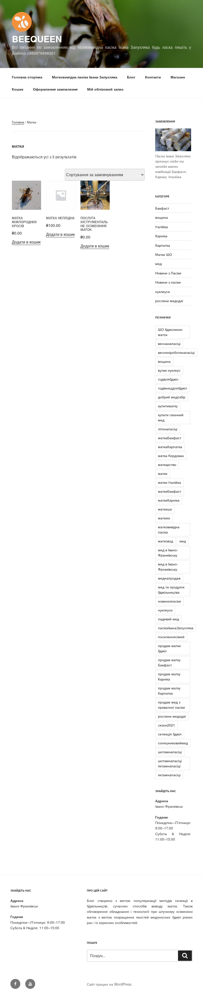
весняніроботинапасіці (176, 352)
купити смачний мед (170, 417)
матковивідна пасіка (168, 529)
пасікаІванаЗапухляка (175, 627)
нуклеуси (162, 291)
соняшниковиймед (173, 742)
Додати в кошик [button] (26, 242)
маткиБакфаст (169, 491)
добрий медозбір (171, 396)
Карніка (161, 235)
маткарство (167, 464)
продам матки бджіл (169, 648)
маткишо (165, 509)
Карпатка (162, 245)
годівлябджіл (168, 379)
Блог (131, 76)
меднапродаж (169, 578)
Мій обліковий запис (105, 89)
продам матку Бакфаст (169, 662)
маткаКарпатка (170, 446)
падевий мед (168, 618)
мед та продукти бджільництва (171, 589)
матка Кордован (171, 455)
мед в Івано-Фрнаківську (168, 566)
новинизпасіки (169, 601)
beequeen (37, 38)
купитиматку (168, 405)
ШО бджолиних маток (170, 332)
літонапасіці (167, 428)
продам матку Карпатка (169, 690)
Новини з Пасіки (168, 272)
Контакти (153, 76)
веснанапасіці (169, 343)
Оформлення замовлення (55, 89)
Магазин (178, 76)
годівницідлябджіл (172, 388)
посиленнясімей (171, 636)
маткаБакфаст (169, 437)
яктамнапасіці (169, 774)
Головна (18, 122)
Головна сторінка (27, 76)
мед (158, 263)
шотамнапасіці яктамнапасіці (170, 763)
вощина (161, 217)
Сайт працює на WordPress (109, 984)
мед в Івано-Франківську (168, 552)
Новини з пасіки (168, 282)
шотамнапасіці (170, 751)
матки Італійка (169, 482)
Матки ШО (163, 254)
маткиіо (164, 517)
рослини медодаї (169, 300)
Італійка (161, 226)
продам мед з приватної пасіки (171, 705)
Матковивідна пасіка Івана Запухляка (84, 76)
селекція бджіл (169, 733)
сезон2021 (166, 725)
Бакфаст (162, 208)
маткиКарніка (168, 500)
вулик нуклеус (169, 370)
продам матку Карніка (169, 676)
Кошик (17, 89)
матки (162, 473)
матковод (165, 540)
